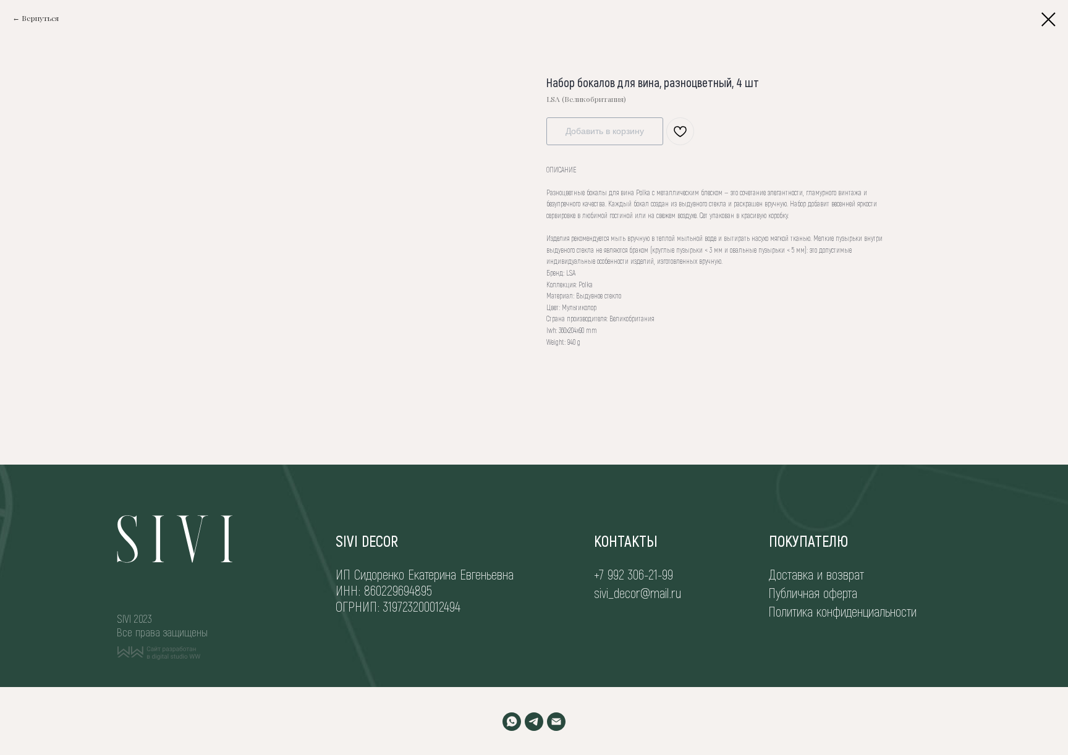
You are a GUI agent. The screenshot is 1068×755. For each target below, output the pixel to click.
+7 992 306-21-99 (633, 574)
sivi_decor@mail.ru (637, 592)
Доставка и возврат (816, 574)
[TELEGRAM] (534, 721)
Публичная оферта (812, 592)
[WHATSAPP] (511, 721)
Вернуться (40, 18)
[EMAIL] (556, 721)
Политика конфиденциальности (842, 611)
